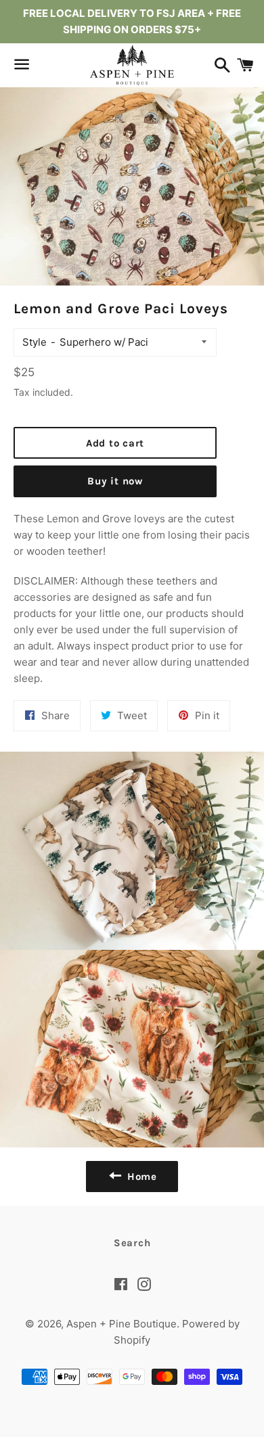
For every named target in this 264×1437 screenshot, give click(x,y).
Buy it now (115, 481)
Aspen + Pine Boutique (121, 1323)
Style (34, 342)
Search (132, 1243)
